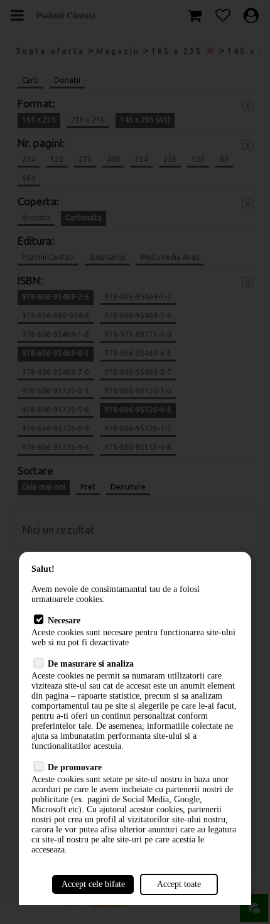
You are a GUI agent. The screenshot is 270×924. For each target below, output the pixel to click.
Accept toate (179, 884)
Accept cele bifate (93, 884)
